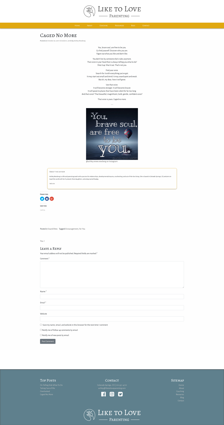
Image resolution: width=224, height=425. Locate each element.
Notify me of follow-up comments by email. (60, 330)
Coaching (104, 25)
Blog (133, 25)
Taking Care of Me (47, 388)
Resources (119, 25)
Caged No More (46, 394)
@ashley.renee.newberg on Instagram (102, 161)
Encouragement (71, 229)
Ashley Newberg (79, 41)
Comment (44, 259)
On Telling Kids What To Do (51, 385)
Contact (145, 25)
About (89, 25)
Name (43, 291)
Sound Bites (53, 229)
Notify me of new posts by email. (55, 335)
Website (52, 183)
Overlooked (45, 391)
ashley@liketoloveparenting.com (112, 388)
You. (42, 241)
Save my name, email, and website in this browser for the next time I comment (75, 325)
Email (43, 303)
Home (77, 25)
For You (82, 229)
